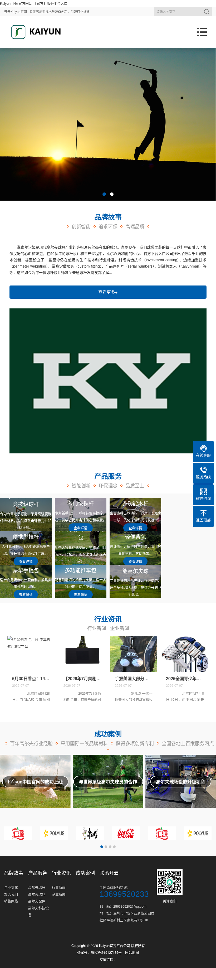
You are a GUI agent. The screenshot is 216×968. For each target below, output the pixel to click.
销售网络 (11, 900)
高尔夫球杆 (36, 887)
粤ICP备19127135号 (106, 952)
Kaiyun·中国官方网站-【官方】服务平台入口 (33, 3)
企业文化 (11, 887)
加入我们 (11, 894)
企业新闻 (119, 628)
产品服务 (37, 872)
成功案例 (85, 872)
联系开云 (109, 872)
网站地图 (132, 952)
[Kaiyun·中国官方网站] (34, 32)
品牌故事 (13, 872)
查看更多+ (107, 292)
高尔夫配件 (36, 900)
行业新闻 (96, 628)
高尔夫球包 (36, 894)
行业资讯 (61, 872)
